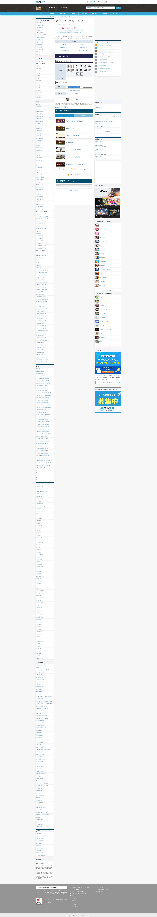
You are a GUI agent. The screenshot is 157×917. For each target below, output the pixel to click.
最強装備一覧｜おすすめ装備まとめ (105, 53)
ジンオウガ (38, 552)
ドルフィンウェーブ (103, 229)
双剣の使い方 (39, 150)
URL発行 (75, 169)
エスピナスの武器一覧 (40, 332)
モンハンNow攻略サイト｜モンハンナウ (55, 8)
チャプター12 (39, 94)
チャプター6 (38, 80)
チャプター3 (38, 73)
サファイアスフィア (103, 225)
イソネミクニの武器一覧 (41, 313)
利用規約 (74, 895)
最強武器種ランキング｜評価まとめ (105, 45)
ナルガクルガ (39, 622)
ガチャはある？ (39, 744)
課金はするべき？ (40, 737)
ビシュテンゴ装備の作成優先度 (42, 426)
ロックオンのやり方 (40, 788)
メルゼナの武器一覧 (40, 342)
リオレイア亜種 (39, 542)
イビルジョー (39, 561)
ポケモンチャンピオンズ (104, 301)
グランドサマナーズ (103, 277)
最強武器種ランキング (65, 47)
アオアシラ (38, 612)
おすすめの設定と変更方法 (41, 812)
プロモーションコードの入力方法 (43, 749)
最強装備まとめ (39, 47)
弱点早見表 (38, 489)
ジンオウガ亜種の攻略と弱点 (64, 32)
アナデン (101, 249)
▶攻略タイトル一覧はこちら (108, 290)
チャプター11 (39, 92)
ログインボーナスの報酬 (41, 665)
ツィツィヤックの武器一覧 (41, 282)
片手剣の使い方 (39, 140)
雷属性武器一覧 (39, 116)
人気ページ (83, 115)
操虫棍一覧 (38, 233)
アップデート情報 (40, 27)
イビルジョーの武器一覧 (41, 284)
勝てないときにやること (41, 677)
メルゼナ (38, 643)
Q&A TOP (97, 105)
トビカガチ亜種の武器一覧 (41, 357)
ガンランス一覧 (39, 204)
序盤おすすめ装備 (40, 371)
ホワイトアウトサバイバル (105, 269)
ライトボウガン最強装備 (41, 245)
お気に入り (87, 169)
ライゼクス (38, 646)
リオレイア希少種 (40, 590)
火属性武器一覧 (39, 111)
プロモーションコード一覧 (103, 71)
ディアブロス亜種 (40, 539)
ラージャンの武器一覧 (40, 306)
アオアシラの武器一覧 (40, 323)
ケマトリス (38, 650)
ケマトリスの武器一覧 (40, 349)
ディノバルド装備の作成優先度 (42, 416)
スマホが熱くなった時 (40, 759)
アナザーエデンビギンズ (104, 309)
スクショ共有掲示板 (40, 848)
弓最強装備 (38, 265)
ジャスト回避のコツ (40, 802)
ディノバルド (39, 614)
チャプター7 (38, 82)
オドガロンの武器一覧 (40, 279)
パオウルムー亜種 (40, 576)
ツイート (62, 169)
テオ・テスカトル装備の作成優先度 (43, 395)
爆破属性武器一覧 (40, 130)
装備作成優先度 (75, 30)
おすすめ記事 (64, 115)
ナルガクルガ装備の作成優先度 (42, 421)
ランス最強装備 (39, 196)
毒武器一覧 (38, 123)
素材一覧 (38, 54)
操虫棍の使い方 (39, 238)
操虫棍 (73, 13)
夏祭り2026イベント (40, 37)
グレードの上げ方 (40, 684)
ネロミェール (39, 634)
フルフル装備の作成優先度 (41, 385)
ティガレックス (39, 602)
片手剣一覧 (38, 135)
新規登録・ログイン (99, 107)
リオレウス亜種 (39, 554)
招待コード (94, 13)
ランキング (118, 116)
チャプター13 (39, 97)
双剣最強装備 (39, 147)
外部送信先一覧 (101, 891)
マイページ (97, 109)
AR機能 (37, 764)
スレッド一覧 (39, 833)
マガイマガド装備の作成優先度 (42, 397)
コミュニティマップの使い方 (42, 783)
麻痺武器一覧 (39, 125)
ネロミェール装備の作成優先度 (42, 431)
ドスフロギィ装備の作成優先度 (42, 429)
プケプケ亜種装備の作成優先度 (42, 378)
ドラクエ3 (101, 341)
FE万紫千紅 (101, 305)
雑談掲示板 (38, 843)
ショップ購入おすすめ (40, 809)
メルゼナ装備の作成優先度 (41, 445)
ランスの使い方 (39, 199)
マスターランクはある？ (41, 768)
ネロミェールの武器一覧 (41, 328)
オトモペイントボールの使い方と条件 (44, 696)
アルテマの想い (75, 889)
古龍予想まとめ (39, 493)
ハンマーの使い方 (40, 179)
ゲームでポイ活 (90, 1)
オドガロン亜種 (39, 617)
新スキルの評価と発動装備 (41, 706)
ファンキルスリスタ (103, 233)
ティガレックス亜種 (40, 641)
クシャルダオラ (39, 566)
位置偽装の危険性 (40, 771)
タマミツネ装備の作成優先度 (42, 390)
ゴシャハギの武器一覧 (40, 347)
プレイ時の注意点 (40, 766)
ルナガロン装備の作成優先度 (42, 438)
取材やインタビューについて (78, 891)
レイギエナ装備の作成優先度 (42, 375)
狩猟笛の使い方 (39, 189)
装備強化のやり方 (83, 50)
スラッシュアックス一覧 (41, 213)
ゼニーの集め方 (39, 805)
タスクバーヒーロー (103, 313)
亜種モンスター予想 (40, 496)
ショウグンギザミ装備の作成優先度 (43, 462)
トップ (41, 13)
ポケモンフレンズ (103, 261)
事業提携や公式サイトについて (79, 893)
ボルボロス (38, 515)
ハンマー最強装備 (40, 177)
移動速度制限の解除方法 (41, 773)
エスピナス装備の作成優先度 (42, 436)
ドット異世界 (102, 265)
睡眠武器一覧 (39, 128)
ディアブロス (39, 537)
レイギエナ (38, 532)
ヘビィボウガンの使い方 (41, 257)
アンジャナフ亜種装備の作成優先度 (43, 433)
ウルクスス (38, 595)
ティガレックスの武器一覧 (41, 308)
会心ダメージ (98, 128)
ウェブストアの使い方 (40, 672)
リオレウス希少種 (40, 593)
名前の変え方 (39, 730)
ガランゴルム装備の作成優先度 (42, 441)
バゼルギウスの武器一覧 (41, 320)
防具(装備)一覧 (83, 47)
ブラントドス (39, 624)
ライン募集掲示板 (40, 840)
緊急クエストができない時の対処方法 (44, 701)
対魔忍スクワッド (103, 237)
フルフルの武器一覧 (40, 291)
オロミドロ (38, 655)
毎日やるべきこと (40, 790)
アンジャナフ (39, 527)
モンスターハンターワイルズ (105, 329)
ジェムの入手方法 (40, 725)
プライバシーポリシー (103, 889)
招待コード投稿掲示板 (40, 836)
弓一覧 (37, 262)
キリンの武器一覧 (40, 318)
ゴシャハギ (38, 648)
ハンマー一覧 (39, 174)
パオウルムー (39, 525)
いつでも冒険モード (40, 691)
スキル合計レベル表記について (101, 119)
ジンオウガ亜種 (39, 42)
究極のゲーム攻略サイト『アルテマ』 (80, 887)
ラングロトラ (39, 597)
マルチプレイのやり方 (40, 679)
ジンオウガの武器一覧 (40, 277)
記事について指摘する (75, 174)
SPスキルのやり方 (65, 50)
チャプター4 (38, 75)
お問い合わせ (75, 900)
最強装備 (52, 13)
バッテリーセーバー (40, 778)
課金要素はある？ (40, 735)
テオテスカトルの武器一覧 (41, 301)
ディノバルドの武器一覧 (41, 325)
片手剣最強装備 (39, 138)
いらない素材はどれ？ (40, 713)
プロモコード (83, 13)
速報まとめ (38, 30)
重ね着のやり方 (39, 819)
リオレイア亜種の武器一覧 (41, 272)
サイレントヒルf (102, 337)
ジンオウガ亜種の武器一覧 (41, 361)
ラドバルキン (39, 544)
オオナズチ (38, 619)
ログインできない (40, 722)
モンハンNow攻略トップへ (75, 99)
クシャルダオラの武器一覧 (41, 289)
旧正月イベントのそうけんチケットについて (104, 121)
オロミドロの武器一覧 (40, 354)
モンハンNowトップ (40, 22)
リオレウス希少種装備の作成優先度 (43, 404)
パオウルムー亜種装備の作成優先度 (43, 392)
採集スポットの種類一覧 (41, 807)
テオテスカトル (39, 578)
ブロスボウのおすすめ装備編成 (42, 715)
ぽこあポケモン (102, 297)
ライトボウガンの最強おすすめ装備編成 (106, 48)
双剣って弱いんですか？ (100, 123)
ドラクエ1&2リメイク (104, 317)
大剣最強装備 (39, 157)
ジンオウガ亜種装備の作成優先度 (43, 465)
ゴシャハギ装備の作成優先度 (42, 450)
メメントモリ (102, 285)
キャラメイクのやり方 (40, 720)
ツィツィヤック (39, 559)
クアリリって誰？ (40, 761)
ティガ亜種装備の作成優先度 (42, 443)
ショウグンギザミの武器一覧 (42, 359)
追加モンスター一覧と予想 (41, 491)
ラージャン (38, 583)
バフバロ (38, 547)
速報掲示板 (38, 850)
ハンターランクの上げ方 (41, 795)
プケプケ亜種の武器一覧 (41, 287)
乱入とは (38, 817)
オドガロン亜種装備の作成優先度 (43, 414)
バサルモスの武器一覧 (40, 294)
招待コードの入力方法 (40, 747)
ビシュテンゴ (39, 629)
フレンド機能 (39, 732)
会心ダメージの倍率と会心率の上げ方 (44, 703)
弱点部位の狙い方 (40, 800)
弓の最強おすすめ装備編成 (103, 59)
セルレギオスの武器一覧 (41, 352)
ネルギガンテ (39, 588)
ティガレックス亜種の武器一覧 (42, 340)
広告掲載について (76, 898)
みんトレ (101, 245)
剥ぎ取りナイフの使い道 (41, 727)
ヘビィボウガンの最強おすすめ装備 (105, 50)
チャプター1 (38, 68)
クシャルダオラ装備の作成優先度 (43, 383)
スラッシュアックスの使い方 (42, 218)
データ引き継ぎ (39, 751)
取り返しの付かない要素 (41, 780)
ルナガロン (38, 636)
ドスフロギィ (39, 631)
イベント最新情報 (40, 25)
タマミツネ (38, 573)
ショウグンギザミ (40, 39)
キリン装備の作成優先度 (41, 409)
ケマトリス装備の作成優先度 (42, 453)
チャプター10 (39, 90)
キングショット (102, 257)
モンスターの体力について (100, 126)
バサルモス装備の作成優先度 (42, 387)
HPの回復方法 (39, 689)
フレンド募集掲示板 (40, 838)
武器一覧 (105, 13)
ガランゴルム (39, 638)
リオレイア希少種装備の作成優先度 (43, 407)
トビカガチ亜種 (39, 658)
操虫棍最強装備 (39, 235)
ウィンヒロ (101, 253)
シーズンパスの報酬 (40, 824)
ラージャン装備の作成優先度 (42, 400)
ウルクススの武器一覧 (40, 311)
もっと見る (108, 74)
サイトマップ (75, 902)
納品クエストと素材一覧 (41, 710)
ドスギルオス (39, 518)
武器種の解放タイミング (41, 109)
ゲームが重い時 (39, 756)
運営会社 (74, 904)
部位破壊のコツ (39, 797)
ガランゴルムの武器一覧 (41, 337)
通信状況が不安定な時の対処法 (42, 814)
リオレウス (38, 535)
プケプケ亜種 (39, 564)
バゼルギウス (39, 607)
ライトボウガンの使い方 (41, 248)
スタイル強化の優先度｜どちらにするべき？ (107, 62)
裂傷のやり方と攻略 (40, 821)
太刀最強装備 (39, 167)
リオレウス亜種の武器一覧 (41, 275)
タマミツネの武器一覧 (40, 296)
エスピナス (38, 626)
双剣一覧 (38, 145)
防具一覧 (115, 13)
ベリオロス (38, 549)
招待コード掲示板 (99, 141)
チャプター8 (38, 85)
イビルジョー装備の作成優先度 (42, 380)
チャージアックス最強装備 (41, 226)
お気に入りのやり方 (40, 674)
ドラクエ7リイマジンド (104, 321)
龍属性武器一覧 (39, 121)
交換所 (37, 667)
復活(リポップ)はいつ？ (41, 754)
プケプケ (38, 513)
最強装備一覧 (65, 44)
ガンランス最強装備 (40, 206)
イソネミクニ (39, 600)
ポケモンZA (101, 325)
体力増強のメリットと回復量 (42, 718)
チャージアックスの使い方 (41, 228)
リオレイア (38, 530)
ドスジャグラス (39, 508)
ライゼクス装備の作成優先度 (42, 448)
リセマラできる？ (40, 742)
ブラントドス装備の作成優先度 (42, 424)
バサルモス (38, 571)
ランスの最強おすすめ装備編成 (104, 68)
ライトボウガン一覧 (40, 243)
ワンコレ (101, 273)
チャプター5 (38, 78)
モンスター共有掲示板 (40, 855)
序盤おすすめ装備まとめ (41, 686)
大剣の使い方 (39, 160)
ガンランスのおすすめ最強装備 (104, 56)
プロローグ (38, 66)
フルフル (38, 568)
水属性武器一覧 (39, 113)
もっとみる (107, 131)
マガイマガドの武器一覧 (41, 303)
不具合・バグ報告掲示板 (41, 852)
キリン (37, 605)
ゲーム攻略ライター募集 (103, 887)
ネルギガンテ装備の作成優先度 (42, 402)
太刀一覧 (38, 165)
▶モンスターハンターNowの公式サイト (63, 107)
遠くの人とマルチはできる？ (42, 785)
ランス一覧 (38, 194)
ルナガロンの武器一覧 (40, 335)
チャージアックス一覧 (40, 223)
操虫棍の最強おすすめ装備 (103, 65)
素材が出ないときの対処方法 (42, 708)
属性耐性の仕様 (39, 698)
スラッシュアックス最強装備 (42, 216)
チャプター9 (38, 87)
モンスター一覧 (39, 49)
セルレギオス (39, 653)
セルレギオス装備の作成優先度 (42, 455)
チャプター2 (38, 70)
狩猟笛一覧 (38, 184)
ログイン (118, 1)
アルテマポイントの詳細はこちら (108, 382)
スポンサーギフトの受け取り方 (42, 669)
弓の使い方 (38, 267)
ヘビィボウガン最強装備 (41, 255)
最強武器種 (62, 13)
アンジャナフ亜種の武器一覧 (42, 330)
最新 (114, 116)
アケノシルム (39, 585)
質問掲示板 (38, 845)
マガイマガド (39, 581)
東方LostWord (102, 281)
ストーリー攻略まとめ (40, 61)
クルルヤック (39, 511)
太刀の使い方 (39, 169)
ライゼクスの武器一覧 (40, 344)
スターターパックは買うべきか (42, 739)
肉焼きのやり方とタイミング (42, 826)
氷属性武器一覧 (39, 118)
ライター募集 (75, 906)
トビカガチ (38, 520)
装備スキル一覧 (39, 51)
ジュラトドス (39, 523)
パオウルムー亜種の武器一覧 (42, 299)
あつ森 (100, 333)
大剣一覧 (38, 155)
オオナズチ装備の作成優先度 (42, 419)
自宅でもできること (40, 792)
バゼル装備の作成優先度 (41, 412)
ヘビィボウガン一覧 (40, 253)
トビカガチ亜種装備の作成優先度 (43, 460)
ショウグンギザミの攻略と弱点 (65, 30)
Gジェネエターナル (103, 241)
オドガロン (38, 556)
